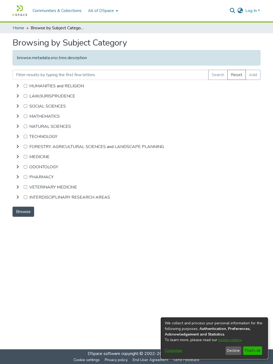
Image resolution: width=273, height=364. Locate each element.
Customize (173, 350)
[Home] (20, 10)
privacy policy (229, 339)
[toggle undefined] (18, 86)
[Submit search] (232, 10)
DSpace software (104, 354)
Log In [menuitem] (251, 11)
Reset (236, 75)
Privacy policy (116, 359)
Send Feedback (186, 359)
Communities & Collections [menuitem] (57, 11)
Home (18, 28)
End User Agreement (150, 359)
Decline (233, 350)
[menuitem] (102, 10)
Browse (23, 212)
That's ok (252, 350)
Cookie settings (87, 359)
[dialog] (214, 338)
